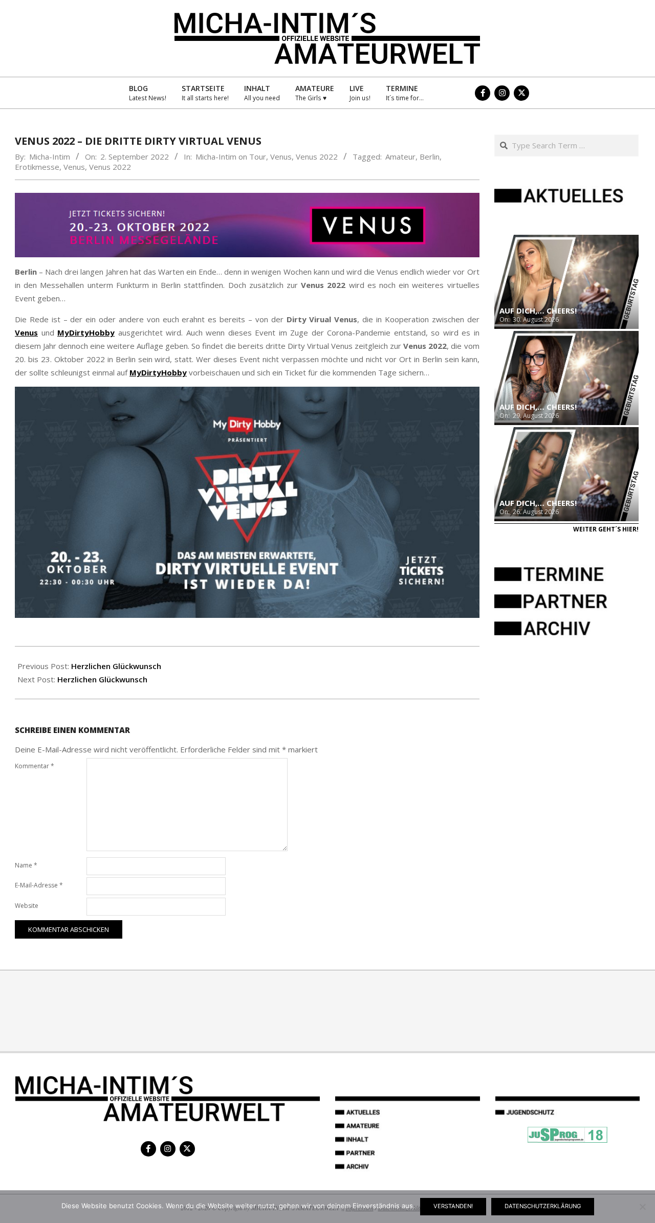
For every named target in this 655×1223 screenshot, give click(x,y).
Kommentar (34, 766)
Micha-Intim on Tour (230, 156)
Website (26, 905)
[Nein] (642, 1207)
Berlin (430, 156)
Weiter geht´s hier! (606, 529)
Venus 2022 (317, 156)
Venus (281, 156)
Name (26, 865)
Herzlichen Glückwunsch (116, 666)
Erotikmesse (37, 167)
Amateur (400, 156)
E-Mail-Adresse (39, 885)
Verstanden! (453, 1206)
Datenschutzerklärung (543, 1206)
